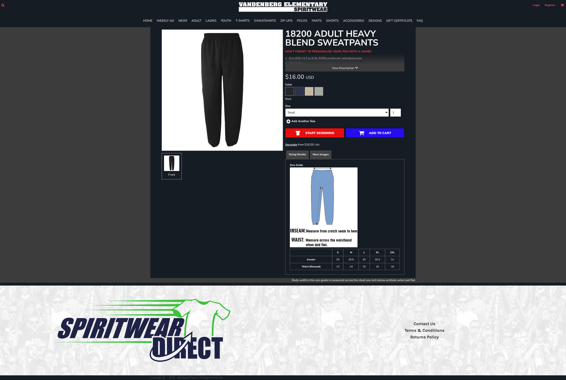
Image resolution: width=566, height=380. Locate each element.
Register (550, 5)
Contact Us (424, 323)
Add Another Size (303, 121)
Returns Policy (424, 337)
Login (536, 5)
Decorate (291, 144)
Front (171, 175)
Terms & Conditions (424, 330)
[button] (2, 5)
